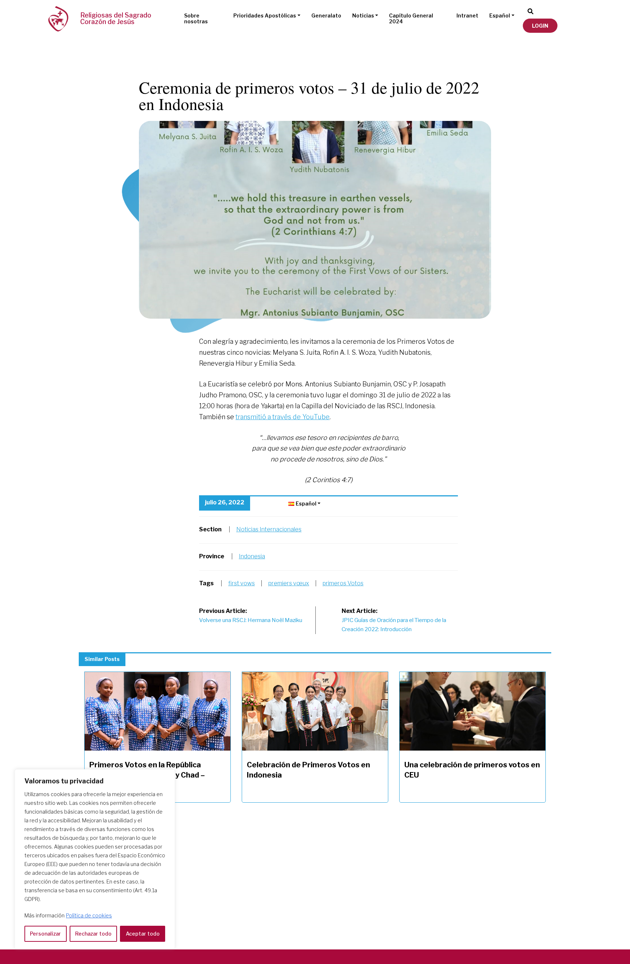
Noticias (363, 15)
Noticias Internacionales (269, 529)
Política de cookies (89, 915)
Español (499, 15)
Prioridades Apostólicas (264, 15)
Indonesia (252, 556)
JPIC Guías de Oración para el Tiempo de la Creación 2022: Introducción (394, 620)
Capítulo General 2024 (411, 18)
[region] (95, 859)
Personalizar (45, 933)
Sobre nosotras (196, 18)
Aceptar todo (143, 933)
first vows (241, 583)
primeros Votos (343, 583)
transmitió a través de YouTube (283, 417)
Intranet (467, 15)
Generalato (326, 15)
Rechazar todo (93, 933)
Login (540, 26)
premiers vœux (288, 583)
